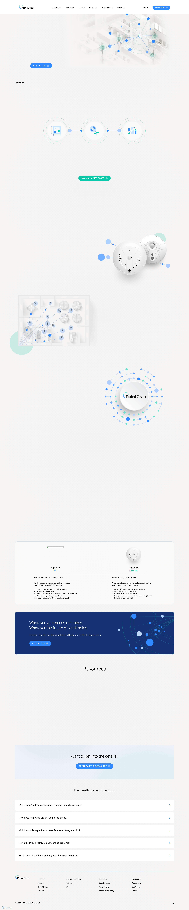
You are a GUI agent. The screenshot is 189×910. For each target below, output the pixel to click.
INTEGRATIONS (107, 8)
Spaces (135, 891)
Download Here (24, 735)
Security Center (105, 883)
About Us (41, 883)
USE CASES (70, 8)
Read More (79, 735)
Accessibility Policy (106, 891)
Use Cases (136, 887)
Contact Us (103, 879)
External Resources (73, 879)
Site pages (136, 879)
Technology (136, 883)
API (67, 887)
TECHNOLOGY (56, 8)
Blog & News (43, 887)
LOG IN (145, 8)
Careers (41, 891)
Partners (69, 883)
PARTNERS (93, 8)
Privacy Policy (104, 887)
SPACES (82, 8)
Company (41, 879)
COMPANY (121, 8)
